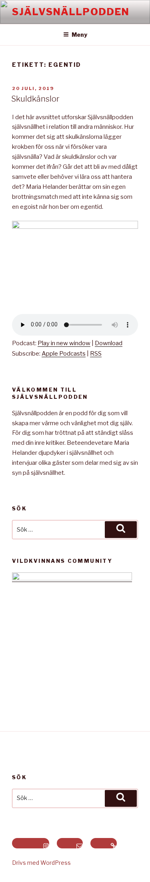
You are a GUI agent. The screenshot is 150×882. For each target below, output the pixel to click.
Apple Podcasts (64, 353)
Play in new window (64, 343)
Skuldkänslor (35, 99)
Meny (79, 34)
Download (108, 343)
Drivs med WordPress (41, 862)
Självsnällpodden (71, 12)
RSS (96, 353)
